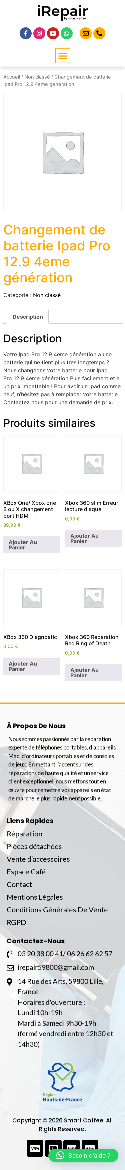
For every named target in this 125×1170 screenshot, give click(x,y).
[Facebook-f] (26, 33)
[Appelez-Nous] (99, 33)
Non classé (37, 77)
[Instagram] (39, 33)
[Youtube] (53, 33)
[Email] (86, 33)
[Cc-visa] (35, 1148)
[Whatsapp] (67, 33)
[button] (62, 55)
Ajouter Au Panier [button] (23, 545)
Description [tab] (28, 316)
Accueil (11, 77)
